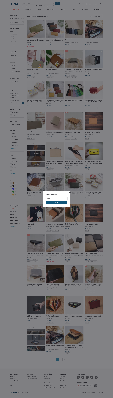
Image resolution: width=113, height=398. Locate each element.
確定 (56, 202)
